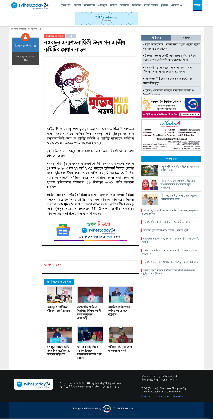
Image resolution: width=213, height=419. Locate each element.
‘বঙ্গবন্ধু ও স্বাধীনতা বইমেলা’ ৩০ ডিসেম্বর (58, 309)
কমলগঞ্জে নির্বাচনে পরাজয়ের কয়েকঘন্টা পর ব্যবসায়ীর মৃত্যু (167, 81)
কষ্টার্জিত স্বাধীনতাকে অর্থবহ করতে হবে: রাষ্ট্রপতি (119, 310)
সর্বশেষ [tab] (186, 38)
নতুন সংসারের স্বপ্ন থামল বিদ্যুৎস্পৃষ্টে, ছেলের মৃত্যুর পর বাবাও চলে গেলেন (171, 46)
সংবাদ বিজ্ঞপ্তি (151, 5)
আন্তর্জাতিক (89, 5)
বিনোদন (136, 5)
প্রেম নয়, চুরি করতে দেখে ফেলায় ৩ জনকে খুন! (165, 230)
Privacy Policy (162, 396)
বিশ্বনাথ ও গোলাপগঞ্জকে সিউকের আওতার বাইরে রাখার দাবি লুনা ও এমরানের (178, 184)
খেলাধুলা (102, 5)
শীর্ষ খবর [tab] (156, 38)
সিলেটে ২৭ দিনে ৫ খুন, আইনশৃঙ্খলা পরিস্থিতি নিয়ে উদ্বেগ (179, 197)
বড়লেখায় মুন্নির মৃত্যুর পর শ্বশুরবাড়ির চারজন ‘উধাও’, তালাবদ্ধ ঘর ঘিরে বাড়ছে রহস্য (168, 69)
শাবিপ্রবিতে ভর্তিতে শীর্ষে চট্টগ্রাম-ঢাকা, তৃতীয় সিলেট (180, 168)
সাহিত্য (113, 5)
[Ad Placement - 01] (106, 18)
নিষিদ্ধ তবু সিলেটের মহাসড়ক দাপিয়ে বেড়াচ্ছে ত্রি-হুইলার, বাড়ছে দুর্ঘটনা (170, 212)
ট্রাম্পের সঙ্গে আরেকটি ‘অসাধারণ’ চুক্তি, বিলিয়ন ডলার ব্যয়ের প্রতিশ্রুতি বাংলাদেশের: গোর (169, 58)
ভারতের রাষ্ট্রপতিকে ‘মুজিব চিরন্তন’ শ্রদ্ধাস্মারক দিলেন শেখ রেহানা (89, 352)
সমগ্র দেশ (66, 5)
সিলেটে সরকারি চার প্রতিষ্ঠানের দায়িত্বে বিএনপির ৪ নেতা (171, 262)
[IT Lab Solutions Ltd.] (171, 107)
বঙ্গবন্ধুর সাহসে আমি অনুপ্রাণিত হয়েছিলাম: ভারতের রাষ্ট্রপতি (58, 350)
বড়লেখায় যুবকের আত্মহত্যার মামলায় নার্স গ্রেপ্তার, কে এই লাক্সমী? (170, 240)
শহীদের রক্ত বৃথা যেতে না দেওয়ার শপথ (120, 349)
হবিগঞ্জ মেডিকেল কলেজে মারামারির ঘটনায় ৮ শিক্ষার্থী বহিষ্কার (168, 92)
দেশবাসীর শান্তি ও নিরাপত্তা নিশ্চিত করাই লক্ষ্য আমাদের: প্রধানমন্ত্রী (89, 312)
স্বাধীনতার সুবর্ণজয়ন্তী (54, 36)
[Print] (71, 36)
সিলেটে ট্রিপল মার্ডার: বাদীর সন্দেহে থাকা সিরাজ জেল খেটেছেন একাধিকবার (168, 272)
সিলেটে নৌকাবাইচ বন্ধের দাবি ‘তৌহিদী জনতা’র (166, 222)
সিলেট (77, 5)
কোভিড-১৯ (176, 5)
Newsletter (178, 396)
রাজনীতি (124, 5)
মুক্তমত (164, 5)
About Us (146, 396)
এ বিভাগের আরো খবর (59, 282)
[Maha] (171, 135)
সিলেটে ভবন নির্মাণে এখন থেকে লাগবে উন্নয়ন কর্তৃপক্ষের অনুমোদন (169, 252)
